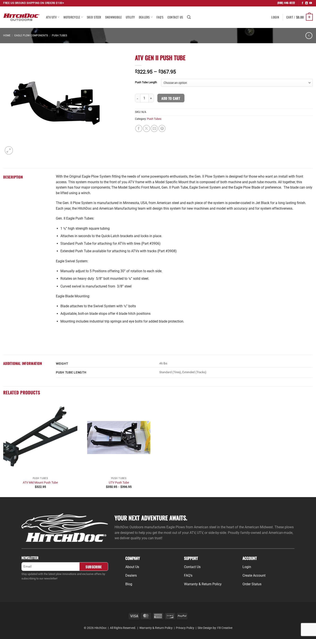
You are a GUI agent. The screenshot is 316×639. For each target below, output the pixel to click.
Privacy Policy (185, 628)
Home (7, 35)
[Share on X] (146, 128)
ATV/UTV (51, 17)
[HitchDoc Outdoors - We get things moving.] (21, 17)
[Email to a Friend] (154, 128)
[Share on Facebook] (138, 128)
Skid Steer (94, 17)
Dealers (144, 17)
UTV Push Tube (119, 482)
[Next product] (308, 35)
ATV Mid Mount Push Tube (40, 482)
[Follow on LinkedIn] (306, 3)
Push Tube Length (146, 82)
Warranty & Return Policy (156, 628)
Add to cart (170, 98)
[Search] (189, 17)
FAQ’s (159, 17)
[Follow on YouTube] (310, 3)
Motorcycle (71, 17)
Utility (130, 17)
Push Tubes (59, 35)
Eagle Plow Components (31, 35)
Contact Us (175, 17)
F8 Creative (224, 628)
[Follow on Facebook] (302, 3)
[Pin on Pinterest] (162, 128)
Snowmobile (113, 17)
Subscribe (94, 566)
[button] (275, 17)
